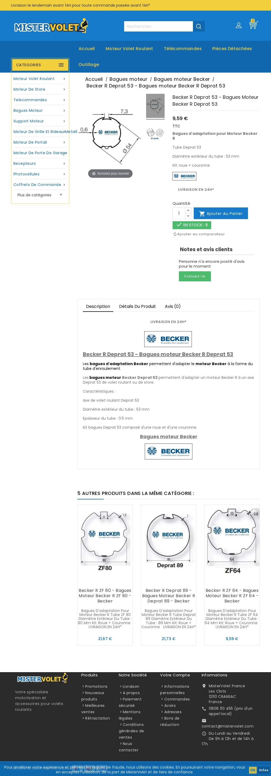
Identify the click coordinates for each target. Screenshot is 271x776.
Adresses (173, 712)
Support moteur (39, 121)
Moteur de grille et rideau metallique (40, 131)
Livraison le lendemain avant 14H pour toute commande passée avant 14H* (80, 5)
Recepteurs (39, 163)
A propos (131, 692)
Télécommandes (183, 49)
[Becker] (184, 176)
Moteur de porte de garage (40, 153)
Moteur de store (39, 89)
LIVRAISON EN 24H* (196, 189)
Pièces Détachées (232, 49)
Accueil (87, 49)
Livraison (131, 686)
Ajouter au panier (221, 214)
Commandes (177, 699)
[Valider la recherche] (199, 26)
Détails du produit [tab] (137, 306)
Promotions (96, 686)
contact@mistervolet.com (228, 726)
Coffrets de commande (39, 184)
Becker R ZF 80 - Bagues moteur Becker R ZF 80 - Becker (105, 595)
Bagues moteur (39, 110)
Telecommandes (39, 100)
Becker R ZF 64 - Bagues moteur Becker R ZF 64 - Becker (232, 595)
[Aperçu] (115, 580)
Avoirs (170, 705)
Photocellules (39, 174)
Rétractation (97, 718)
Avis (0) (173, 306)
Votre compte (175, 675)
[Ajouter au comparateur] (105, 580)
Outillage (89, 64)
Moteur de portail (39, 142)
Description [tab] (98, 306)
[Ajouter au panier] (94, 580)
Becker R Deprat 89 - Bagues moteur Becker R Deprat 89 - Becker (168, 595)
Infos (263, 770)
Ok (252, 770)
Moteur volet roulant (129, 49)
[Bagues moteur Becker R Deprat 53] (155, 106)
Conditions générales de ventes (131, 731)
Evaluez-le (194, 276)
